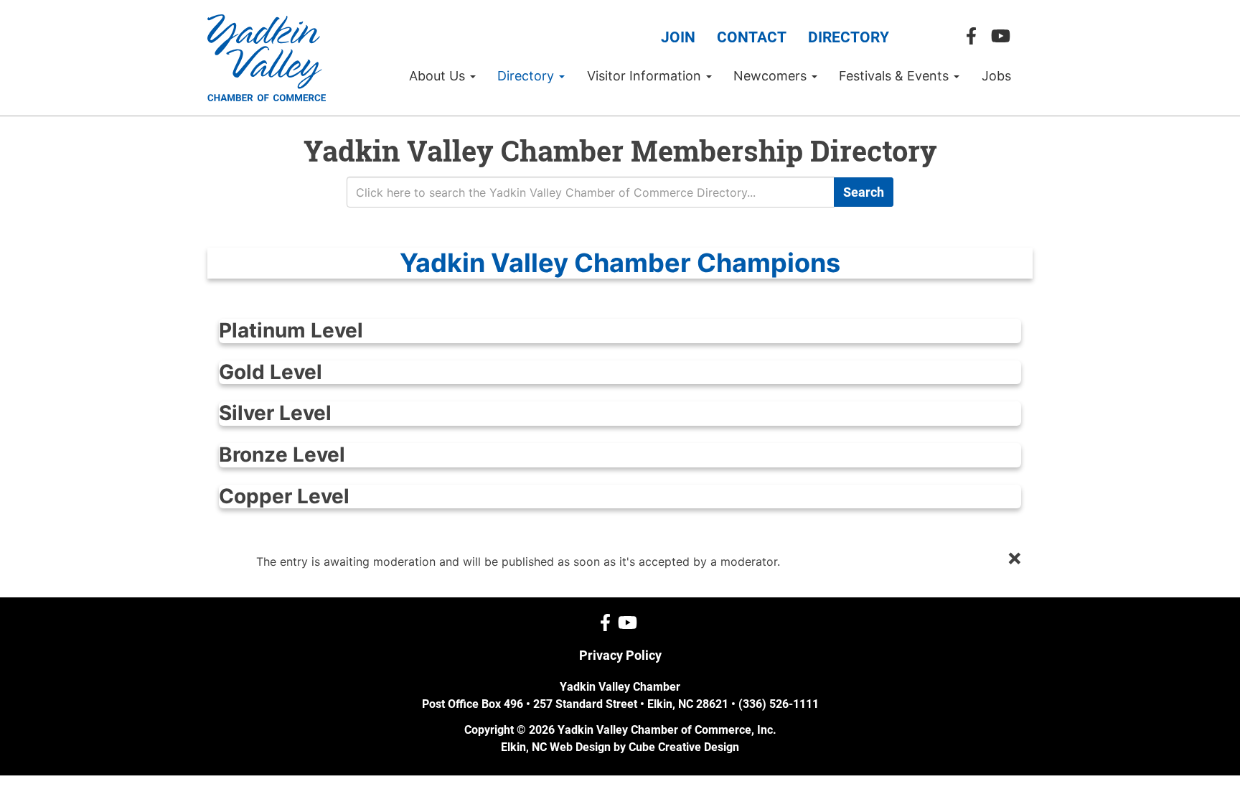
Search (863, 192)
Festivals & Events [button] (895, 75)
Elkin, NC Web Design (556, 747)
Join (678, 37)
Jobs (996, 75)
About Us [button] (439, 75)
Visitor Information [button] (646, 75)
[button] (620, 263)
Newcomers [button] (771, 75)
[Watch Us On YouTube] (1004, 36)
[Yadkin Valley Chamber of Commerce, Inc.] (266, 57)
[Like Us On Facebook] (975, 36)
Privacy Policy (620, 655)
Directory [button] (527, 75)
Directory (848, 37)
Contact (751, 37)
